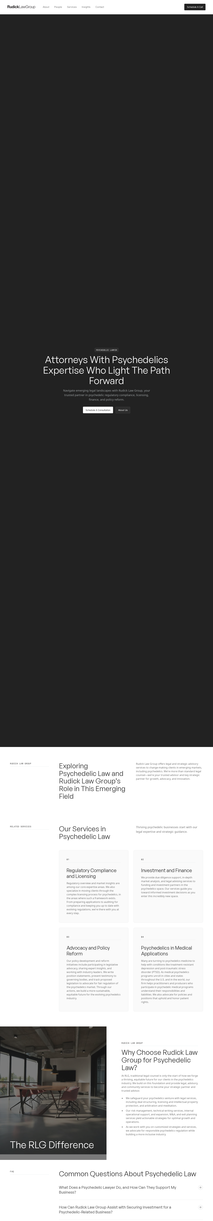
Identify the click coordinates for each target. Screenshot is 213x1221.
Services (72, 7)
